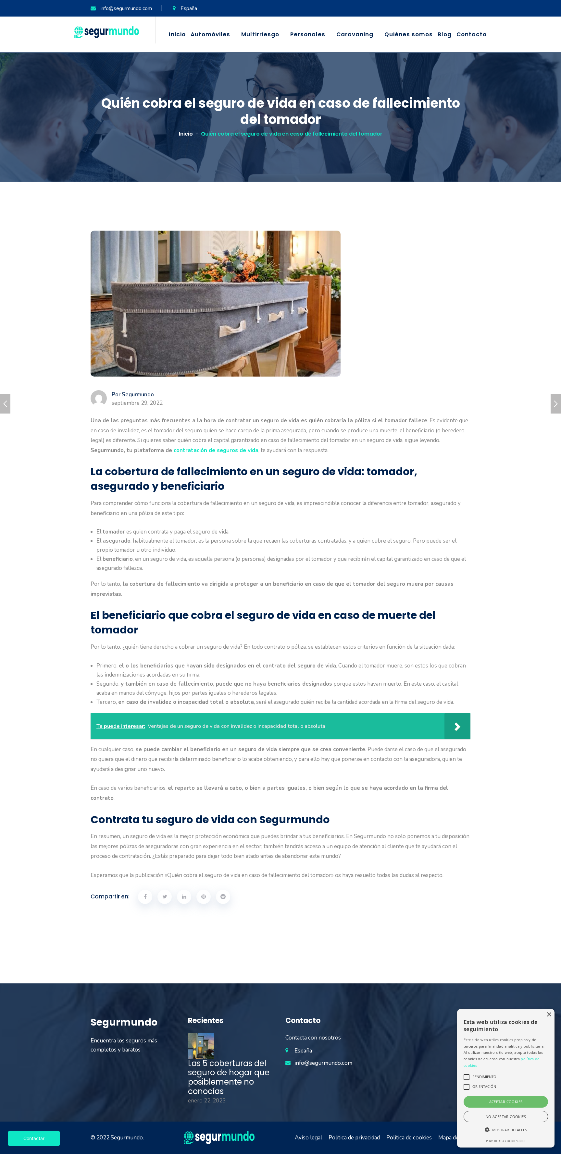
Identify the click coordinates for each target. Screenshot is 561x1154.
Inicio (177, 34)
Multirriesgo (260, 34)
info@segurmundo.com (126, 8)
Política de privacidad (354, 1137)
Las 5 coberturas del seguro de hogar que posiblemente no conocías (228, 1077)
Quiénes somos (408, 34)
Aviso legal (308, 1137)
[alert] (506, 1078)
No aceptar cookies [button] (506, 1116)
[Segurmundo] (106, 32)
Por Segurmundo (133, 394)
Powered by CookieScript (506, 1141)
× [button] (548, 1014)
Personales (307, 34)
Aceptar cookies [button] (506, 1101)
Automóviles (210, 34)
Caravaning (354, 34)
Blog (445, 34)
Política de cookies (409, 1137)
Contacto (471, 34)
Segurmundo (127, 1137)
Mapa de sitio (454, 1137)
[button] (506, 1130)
